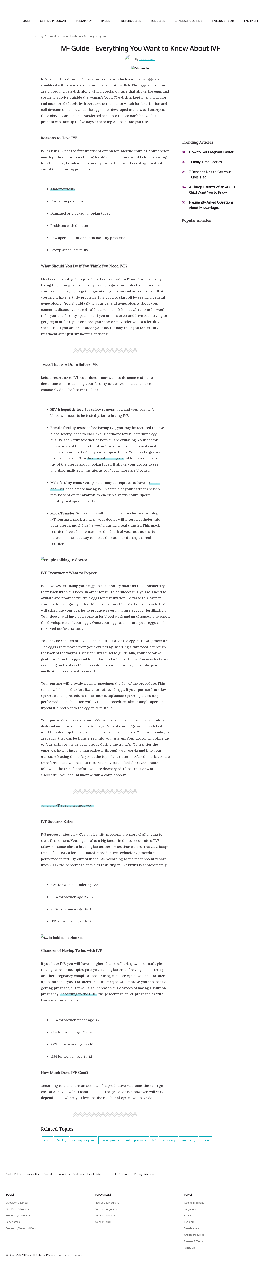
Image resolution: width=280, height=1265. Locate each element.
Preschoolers (191, 1228)
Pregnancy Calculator (18, 1215)
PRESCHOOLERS (130, 20)
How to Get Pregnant (107, 1202)
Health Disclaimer (121, 1174)
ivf (154, 1140)
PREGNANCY (84, 20)
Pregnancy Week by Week (21, 1228)
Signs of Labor (103, 1221)
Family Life (190, 1247)
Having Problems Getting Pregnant (84, 36)
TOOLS (25, 20)
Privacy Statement (144, 1174)
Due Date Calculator (17, 1209)
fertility (61, 1140)
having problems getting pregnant (123, 1140)
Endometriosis (63, 189)
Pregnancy (190, 1209)
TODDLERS (158, 20)
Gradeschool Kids (194, 1234)
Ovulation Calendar (17, 1202)
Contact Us (49, 1174)
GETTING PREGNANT (53, 20)
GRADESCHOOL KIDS (188, 20)
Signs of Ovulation (105, 1215)
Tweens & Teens (193, 1241)
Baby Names (13, 1221)
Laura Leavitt (147, 59)
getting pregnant (83, 1140)
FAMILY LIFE (251, 20)
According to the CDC (78, 994)
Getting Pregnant (44, 36)
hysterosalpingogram (105, 458)
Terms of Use (32, 1174)
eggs (47, 1140)
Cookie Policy (13, 1174)
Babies (188, 1215)
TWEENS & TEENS (223, 20)
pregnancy (188, 1140)
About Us (64, 1174)
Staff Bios (78, 1174)
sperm (206, 1140)
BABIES (105, 20)
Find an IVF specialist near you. (67, 805)
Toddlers (189, 1221)
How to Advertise (97, 1174)
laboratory (168, 1140)
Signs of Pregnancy (106, 1209)
